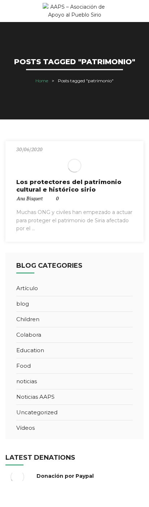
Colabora (28, 334)
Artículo (27, 288)
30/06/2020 (29, 149)
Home (41, 80)
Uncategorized (37, 412)
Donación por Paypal (65, 476)
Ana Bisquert (29, 198)
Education (30, 350)
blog (22, 303)
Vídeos (25, 427)
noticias (26, 381)
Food (23, 365)
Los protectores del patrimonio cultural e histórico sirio (69, 186)
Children (27, 319)
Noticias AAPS (35, 396)
